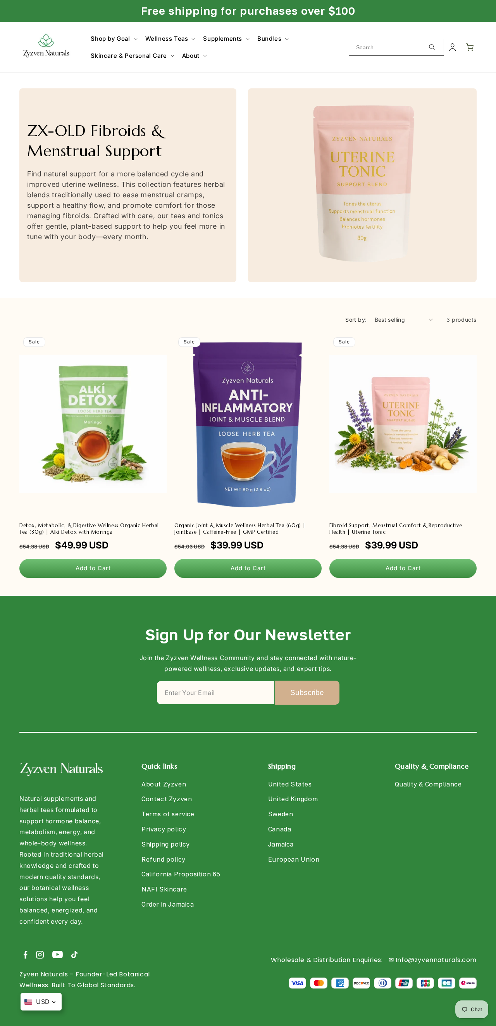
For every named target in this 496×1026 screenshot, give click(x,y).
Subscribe (307, 692)
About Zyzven (163, 784)
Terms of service (168, 814)
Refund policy (163, 859)
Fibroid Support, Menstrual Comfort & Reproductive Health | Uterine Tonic (395, 528)
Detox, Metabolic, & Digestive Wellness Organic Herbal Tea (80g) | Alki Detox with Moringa (89, 528)
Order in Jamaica (167, 904)
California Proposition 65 (180, 874)
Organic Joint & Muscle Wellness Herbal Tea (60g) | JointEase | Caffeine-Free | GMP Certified (240, 528)
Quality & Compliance (428, 784)
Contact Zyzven (166, 799)
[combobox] (396, 47)
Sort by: (356, 319)
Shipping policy (165, 844)
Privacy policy (163, 829)
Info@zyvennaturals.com (436, 959)
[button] (113, 38)
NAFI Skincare (164, 889)
